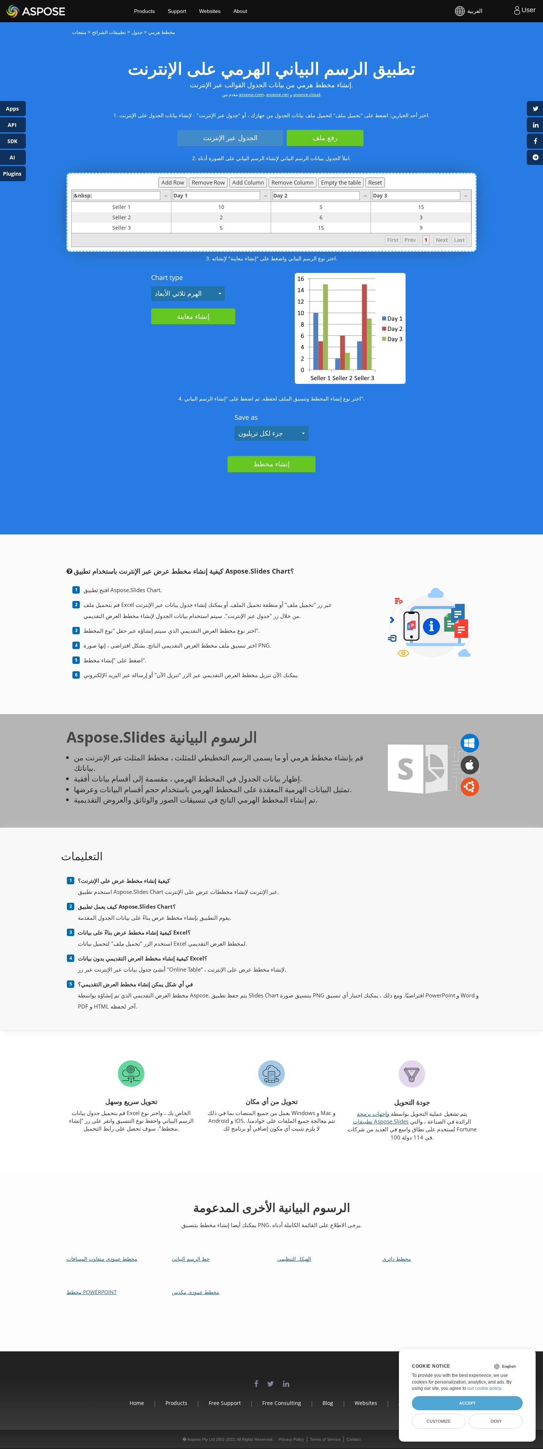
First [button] (393, 239)
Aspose (15, 11)
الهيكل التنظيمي (294, 1258)
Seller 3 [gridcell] (121, 227)
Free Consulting (281, 1402)
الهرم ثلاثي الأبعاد (178, 293)
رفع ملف (325, 137)
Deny (496, 1421)
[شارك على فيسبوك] (535, 141)
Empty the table (341, 182)
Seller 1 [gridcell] (121, 206)
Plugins (12, 173)
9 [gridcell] (421, 227)
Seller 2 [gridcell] (121, 217)
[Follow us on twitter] (270, 1380)
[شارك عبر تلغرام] (535, 157)
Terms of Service (325, 1439)
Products (144, 11)
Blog (327, 1402)
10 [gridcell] (221, 206)
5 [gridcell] (321, 206)
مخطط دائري (396, 1258)
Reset (375, 182)
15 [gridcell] (421, 206)
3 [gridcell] (421, 217)
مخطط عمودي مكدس (195, 1292)
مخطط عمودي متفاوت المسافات (101, 1258)
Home (137, 1402)
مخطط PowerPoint (91, 1292)
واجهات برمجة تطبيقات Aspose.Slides (381, 1117)
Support (177, 11)
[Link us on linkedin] (286, 1380)
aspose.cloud (306, 94)
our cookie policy (484, 1388)
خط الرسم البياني (191, 1258)
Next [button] (442, 239)
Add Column (248, 182)
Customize (439, 1421)
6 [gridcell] (321, 217)
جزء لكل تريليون (260, 433)
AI (12, 157)
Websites (210, 11)
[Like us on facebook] (256, 1380)
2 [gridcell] (221, 217)
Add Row (172, 182)
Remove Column (293, 182)
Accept (467, 1403)
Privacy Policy (291, 1439)
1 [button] (425, 239)
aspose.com (251, 94)
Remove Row (208, 182)
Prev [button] (410, 239)
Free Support (225, 1402)
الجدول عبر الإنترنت (230, 137)
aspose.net (277, 94)
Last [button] (459, 239)
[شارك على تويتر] (535, 108)
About (240, 11)
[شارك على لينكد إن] (535, 124)
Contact (353, 1439)
